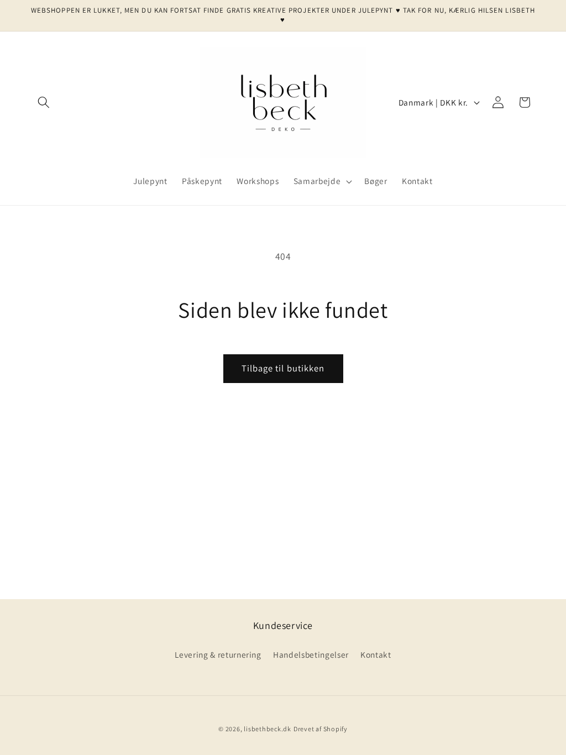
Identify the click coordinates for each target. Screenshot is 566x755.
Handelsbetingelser (311, 654)
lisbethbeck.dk (267, 729)
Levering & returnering (218, 654)
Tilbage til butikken (283, 368)
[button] (43, 102)
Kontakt (375, 654)
